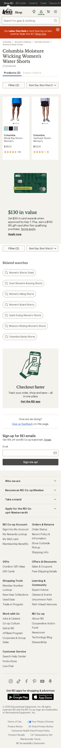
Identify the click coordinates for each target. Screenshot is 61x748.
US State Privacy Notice (40, 726)
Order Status (39, 529)
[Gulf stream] (6, 128)
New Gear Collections (15, 594)
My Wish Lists (11, 538)
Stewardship (39, 642)
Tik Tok (18, 681)
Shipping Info (40, 552)
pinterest (34, 681)
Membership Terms (30, 739)
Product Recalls (16, 734)
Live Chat (8, 666)
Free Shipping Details (44, 571)
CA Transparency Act (41, 734)
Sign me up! (30, 462)
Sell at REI (8, 628)
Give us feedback (22, 423)
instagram (11, 681)
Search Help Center (14, 656)
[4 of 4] (18, 123)
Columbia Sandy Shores (22, 336)
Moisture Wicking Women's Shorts (27, 326)
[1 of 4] (13, 123)
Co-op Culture (11, 623)
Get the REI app (30, 401)
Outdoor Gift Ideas (14, 566)
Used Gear (9, 599)
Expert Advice (32, 72)
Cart (48, 11)
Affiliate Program (13, 633)
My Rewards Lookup (15, 534)
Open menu (55, 11)
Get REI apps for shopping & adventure (30, 690)
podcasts (50, 681)
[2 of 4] (15, 123)
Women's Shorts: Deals (21, 272)
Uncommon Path (42, 599)
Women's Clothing (23, 42)
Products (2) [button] (12, 72)
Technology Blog (42, 637)
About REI (38, 618)
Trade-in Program (13, 604)
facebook (26, 681)
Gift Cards (8, 571)
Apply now (14, 234)
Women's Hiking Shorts (21, 294)
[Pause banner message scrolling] (57, 30)
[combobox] (30, 20)
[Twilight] (16, 128)
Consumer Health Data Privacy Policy (30, 730)
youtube (42, 681)
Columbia (7, 42)
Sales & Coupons (42, 566)
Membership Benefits (15, 543)
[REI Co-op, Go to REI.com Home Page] (7, 11)
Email (5, 446)
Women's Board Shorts (21, 304)
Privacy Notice (15, 726)
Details (47, 439)
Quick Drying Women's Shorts (25, 315)
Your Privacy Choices (42, 721)
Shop (18, 12)
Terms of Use (14, 721)
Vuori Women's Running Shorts (25, 283)
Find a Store (10, 661)
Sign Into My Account (16, 529)
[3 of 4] (17, 123)
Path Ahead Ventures (44, 604)
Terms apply (28, 228)
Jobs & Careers (11, 618)
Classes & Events (42, 594)
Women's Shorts (42, 42)
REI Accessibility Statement (30, 743)
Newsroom (38, 632)
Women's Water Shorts (13, 44)
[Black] (11, 128)
